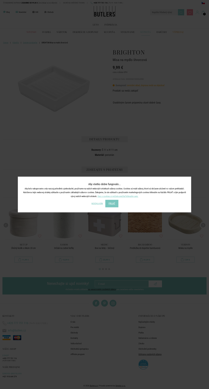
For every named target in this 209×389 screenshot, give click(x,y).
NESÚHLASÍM (97, 203)
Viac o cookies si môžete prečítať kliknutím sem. (117, 196)
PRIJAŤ (112, 203)
